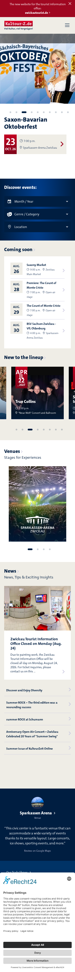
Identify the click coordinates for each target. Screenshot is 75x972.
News (10, 571)
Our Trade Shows (17, 872)
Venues (12, 451)
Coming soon (18, 249)
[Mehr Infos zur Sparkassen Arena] (37, 504)
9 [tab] (62, 112)
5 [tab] (38, 112)
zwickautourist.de (36, 13)
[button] (67, 25)
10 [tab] (68, 112)
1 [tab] (10, 112)
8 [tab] (56, 112)
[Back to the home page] (18, 25)
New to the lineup (23, 357)
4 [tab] (31, 112)
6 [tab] (44, 112)
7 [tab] (50, 112)
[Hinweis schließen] (69, 4)
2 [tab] (16, 112)
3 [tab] (24, 112)
